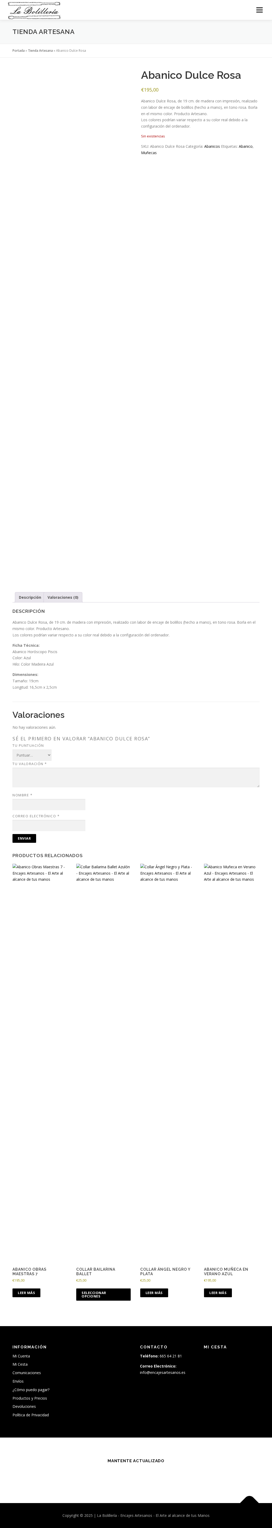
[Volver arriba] (249, 1503)
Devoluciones (24, 1406)
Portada (18, 50)
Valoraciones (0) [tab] (63, 597)
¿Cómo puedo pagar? (30, 1389)
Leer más (26, 1292)
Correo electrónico (36, 816)
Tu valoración (29, 763)
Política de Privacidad (30, 1414)
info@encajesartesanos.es (162, 1372)
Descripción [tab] (30, 597)
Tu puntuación (28, 745)
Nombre (22, 795)
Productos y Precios (29, 1398)
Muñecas (149, 152)
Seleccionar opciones (94, 1294)
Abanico (246, 146)
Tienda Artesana (40, 50)
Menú (259, 9)
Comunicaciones (26, 1372)
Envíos (18, 1381)
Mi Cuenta (21, 1355)
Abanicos (212, 146)
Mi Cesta (20, 1364)
